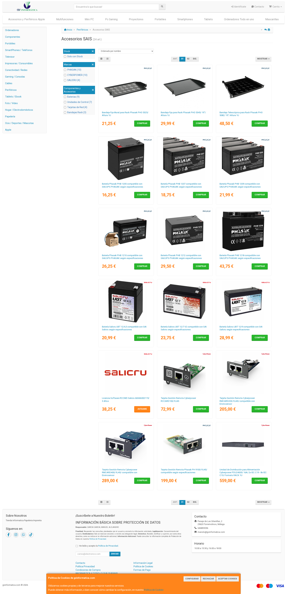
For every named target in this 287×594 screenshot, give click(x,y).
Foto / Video (11, 103)
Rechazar (208, 579)
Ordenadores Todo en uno (239, 19)
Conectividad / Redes (16, 70)
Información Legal (143, 563)
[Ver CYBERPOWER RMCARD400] (126, 444)
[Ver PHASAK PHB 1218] (243, 230)
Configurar (192, 579)
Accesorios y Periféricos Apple (26, 19)
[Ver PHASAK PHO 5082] (243, 87)
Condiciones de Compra (88, 570)
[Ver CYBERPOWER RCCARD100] (184, 373)
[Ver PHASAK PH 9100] (184, 444)
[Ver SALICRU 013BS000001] (184, 301)
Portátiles (10, 43)
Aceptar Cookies (227, 579)
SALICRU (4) (73, 80)
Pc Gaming (111, 19)
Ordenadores (12, 30)
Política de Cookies (154, 590)
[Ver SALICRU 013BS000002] (243, 301)
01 (182, 59)
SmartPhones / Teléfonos (18, 50)
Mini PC (89, 19)
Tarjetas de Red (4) (77, 107)
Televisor (10, 56)
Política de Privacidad (97, 539)
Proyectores (136, 19)
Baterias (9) (73, 96)
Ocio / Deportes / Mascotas (19, 123)
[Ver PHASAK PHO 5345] (184, 87)
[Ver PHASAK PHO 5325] (126, 87)
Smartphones (185, 19)
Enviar (115, 554)
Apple (8, 129)
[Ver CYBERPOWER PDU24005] (243, 444)
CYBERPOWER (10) (77, 75)
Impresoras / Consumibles (19, 63)
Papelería (10, 116)
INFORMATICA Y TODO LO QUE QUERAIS (97, 573)
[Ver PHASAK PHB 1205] (126, 158)
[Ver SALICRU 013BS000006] (126, 301)
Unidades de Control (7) (79, 102)
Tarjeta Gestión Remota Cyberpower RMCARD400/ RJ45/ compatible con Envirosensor (119, 472)
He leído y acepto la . (99, 546)
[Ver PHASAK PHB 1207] (184, 158)
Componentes (12, 37)
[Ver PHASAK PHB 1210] (126, 230)
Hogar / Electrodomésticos (19, 110)
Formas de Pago (142, 570)
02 (188, 59)
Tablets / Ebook (13, 96)
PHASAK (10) (74, 69)
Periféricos (11, 90)
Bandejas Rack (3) (76, 112)
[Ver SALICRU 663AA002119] (126, 373)
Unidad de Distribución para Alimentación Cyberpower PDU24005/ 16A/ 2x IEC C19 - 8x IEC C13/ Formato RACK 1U (243, 472)
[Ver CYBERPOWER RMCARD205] (243, 373)
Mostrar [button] (262, 59)
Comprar (142, 123)
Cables (8, 83)
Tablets (208, 19)
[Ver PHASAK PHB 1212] (184, 230)
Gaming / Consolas (15, 76)
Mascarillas (272, 19)
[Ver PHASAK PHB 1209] (243, 158)
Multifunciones (64, 19)
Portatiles (160, 19)
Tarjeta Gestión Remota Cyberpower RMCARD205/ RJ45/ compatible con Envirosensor (237, 401)
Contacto (259, 6)
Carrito (276, 6)
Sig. (195, 59)
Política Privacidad (85, 566)
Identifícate (240, 6)
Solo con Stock (75, 56)
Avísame (142, 409)
